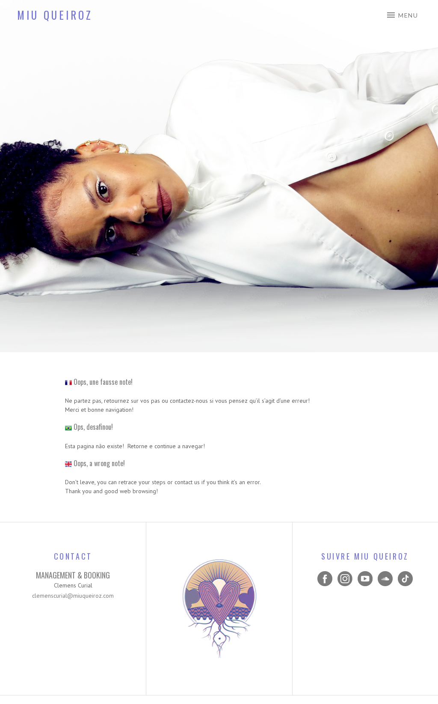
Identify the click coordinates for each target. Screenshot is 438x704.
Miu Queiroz (55, 15)
